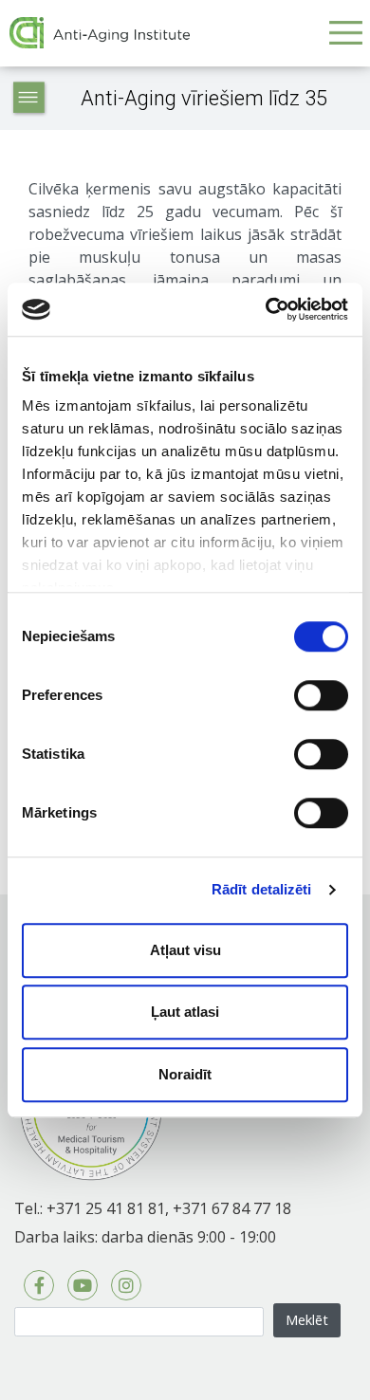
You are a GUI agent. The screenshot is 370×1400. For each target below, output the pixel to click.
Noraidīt (185, 1074)
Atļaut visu (185, 950)
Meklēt (307, 1320)
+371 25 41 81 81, (107, 1208)
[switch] (321, 695)
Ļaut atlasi (185, 1012)
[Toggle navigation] (345, 33)
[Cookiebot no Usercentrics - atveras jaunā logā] (266, 309)
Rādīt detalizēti (262, 889)
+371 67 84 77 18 (232, 1208)
